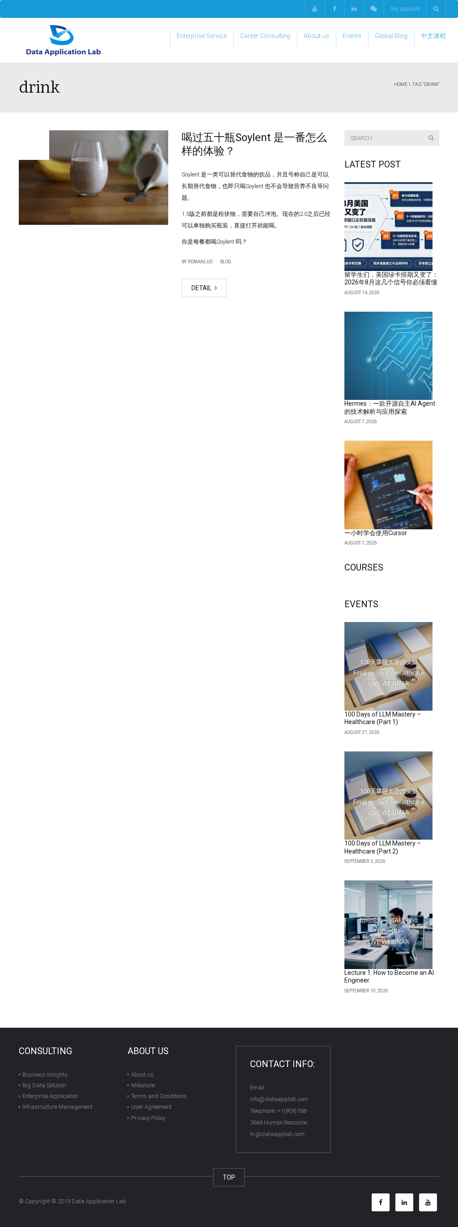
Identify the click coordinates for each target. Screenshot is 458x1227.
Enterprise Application (50, 1096)
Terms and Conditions (159, 1096)
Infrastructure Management (57, 1106)
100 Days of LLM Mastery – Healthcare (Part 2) (382, 847)
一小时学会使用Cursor (375, 532)
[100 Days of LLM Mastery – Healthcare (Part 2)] (388, 795)
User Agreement (151, 1106)
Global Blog (391, 35)
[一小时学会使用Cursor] (388, 485)
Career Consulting (265, 35)
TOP (229, 1177)
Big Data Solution (44, 1085)
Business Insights (45, 1074)
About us (316, 35)
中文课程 (433, 35)
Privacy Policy (148, 1117)
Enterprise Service (202, 35)
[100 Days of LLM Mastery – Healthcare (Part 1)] (388, 666)
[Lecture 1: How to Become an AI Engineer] (388, 924)
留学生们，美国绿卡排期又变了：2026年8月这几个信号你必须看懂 (391, 278)
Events (352, 35)
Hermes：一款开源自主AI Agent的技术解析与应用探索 (389, 407)
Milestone (143, 1085)
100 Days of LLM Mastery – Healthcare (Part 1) (382, 718)
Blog (225, 261)
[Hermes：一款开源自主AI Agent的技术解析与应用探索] (388, 356)
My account (405, 8)
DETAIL (202, 288)
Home (400, 84)
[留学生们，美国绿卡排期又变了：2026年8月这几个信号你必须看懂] (388, 226)
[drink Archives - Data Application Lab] (63, 40)
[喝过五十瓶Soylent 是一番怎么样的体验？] (93, 177)
